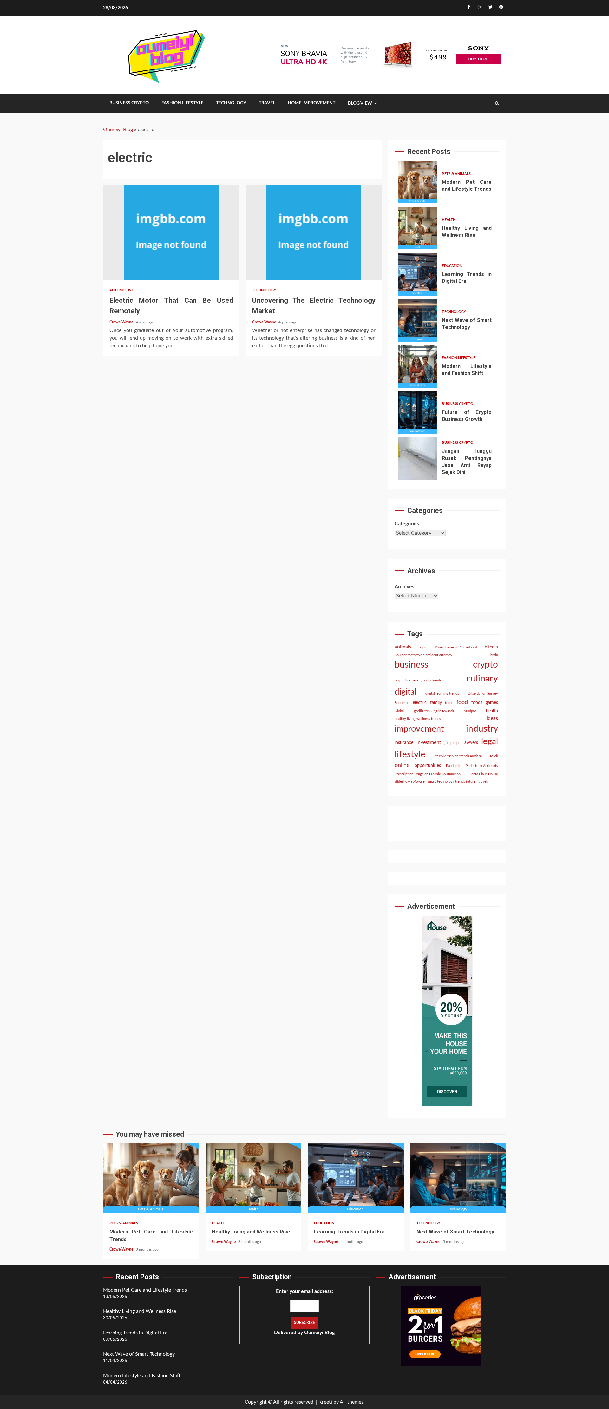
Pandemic (453, 766)
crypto (485, 664)
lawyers (470, 743)
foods (476, 703)
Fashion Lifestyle (182, 103)
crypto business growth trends (418, 680)
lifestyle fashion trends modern (458, 756)
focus (449, 703)
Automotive (121, 290)
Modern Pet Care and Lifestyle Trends (417, 182)
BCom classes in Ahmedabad (455, 647)
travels (483, 781)
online (402, 765)
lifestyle (410, 754)
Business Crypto (129, 103)
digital (405, 692)
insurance (404, 743)
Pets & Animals (456, 174)
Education (452, 266)
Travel (267, 103)
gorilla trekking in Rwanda (434, 711)
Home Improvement (311, 103)
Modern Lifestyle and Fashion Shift (417, 366)
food (462, 702)
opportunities (428, 765)
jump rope (452, 743)
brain (494, 655)
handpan (470, 711)
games (492, 703)
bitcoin (491, 647)
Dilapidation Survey (483, 693)
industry (482, 729)
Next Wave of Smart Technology (417, 320)
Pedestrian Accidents (482, 766)
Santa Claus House (484, 774)
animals (403, 646)
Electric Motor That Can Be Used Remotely (171, 232)
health (492, 711)
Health (448, 220)
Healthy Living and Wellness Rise (417, 228)
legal (489, 741)
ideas (492, 718)
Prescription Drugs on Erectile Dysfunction (428, 774)
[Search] (497, 103)
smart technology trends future (451, 781)
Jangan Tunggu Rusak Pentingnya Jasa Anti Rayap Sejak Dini (417, 458)
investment (428, 742)
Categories (407, 523)
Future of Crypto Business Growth (417, 412)
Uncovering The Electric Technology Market (314, 232)
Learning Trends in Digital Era (417, 274)
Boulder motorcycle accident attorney (423, 655)
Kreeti (325, 1402)
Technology (231, 103)
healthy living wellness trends (418, 719)
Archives (404, 586)
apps (422, 647)
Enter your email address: (304, 1312)
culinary (482, 678)
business (411, 665)
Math (494, 756)
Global (399, 711)
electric (420, 703)
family (436, 703)
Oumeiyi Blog (118, 129)
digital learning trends (442, 693)
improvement (419, 729)
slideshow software (410, 781)
